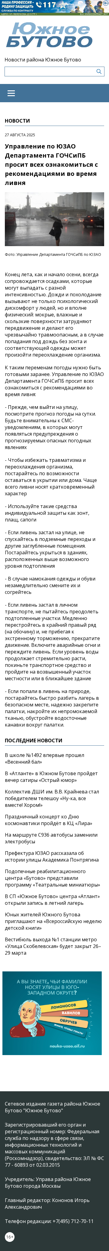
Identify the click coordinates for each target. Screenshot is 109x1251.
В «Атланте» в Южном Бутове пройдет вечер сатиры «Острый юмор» (51, 776)
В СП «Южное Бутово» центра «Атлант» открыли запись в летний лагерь (52, 899)
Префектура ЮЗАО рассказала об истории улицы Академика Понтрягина (52, 856)
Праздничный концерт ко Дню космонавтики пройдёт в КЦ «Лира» (48, 820)
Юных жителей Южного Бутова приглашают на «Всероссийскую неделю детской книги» (53, 921)
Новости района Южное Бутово (43, 59)
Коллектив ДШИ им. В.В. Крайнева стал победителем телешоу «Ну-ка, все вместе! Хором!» (52, 798)
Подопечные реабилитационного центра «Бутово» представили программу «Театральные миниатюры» (52, 878)
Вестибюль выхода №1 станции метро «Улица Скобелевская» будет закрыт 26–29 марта (53, 946)
